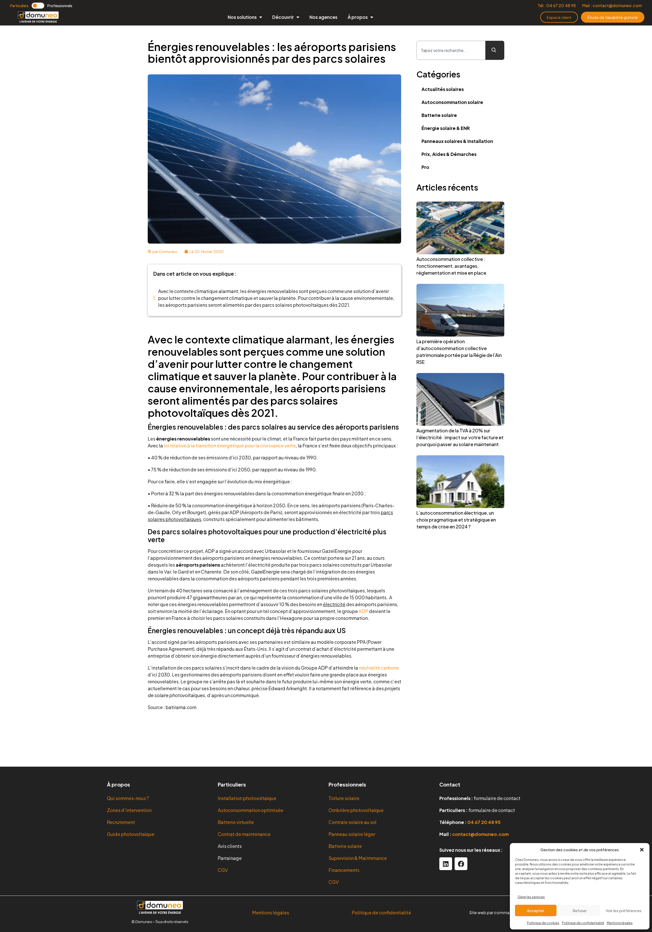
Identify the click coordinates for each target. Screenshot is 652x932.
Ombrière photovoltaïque (356, 810)
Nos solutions (242, 17)
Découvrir (283, 17)
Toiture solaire (344, 798)
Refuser (580, 910)
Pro (425, 167)
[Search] (494, 50)
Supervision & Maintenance (358, 858)
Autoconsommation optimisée (250, 810)
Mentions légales (620, 923)
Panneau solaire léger (352, 834)
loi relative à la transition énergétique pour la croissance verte (230, 445)
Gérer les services (531, 897)
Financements (344, 870)
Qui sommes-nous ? (128, 798)
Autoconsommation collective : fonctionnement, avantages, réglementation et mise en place (451, 266)
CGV (223, 870)
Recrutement (121, 822)
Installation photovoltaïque (247, 798)
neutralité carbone (379, 668)
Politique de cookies (543, 923)
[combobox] (450, 50)
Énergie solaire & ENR (446, 128)
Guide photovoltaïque (130, 834)
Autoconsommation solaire (452, 102)
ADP (363, 611)
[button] (641, 849)
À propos (358, 17)
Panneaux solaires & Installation (457, 141)
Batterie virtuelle (236, 822)
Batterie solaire (439, 115)
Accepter (535, 910)
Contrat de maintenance (244, 834)
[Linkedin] (445, 863)
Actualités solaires (443, 89)
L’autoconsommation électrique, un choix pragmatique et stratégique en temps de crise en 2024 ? (456, 519)
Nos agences (323, 17)
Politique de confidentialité (583, 923)
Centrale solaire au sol (352, 822)
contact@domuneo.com (480, 834)
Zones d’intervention (129, 810)
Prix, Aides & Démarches (449, 154)
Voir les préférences (624, 910)
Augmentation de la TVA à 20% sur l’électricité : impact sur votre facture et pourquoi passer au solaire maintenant (460, 437)
